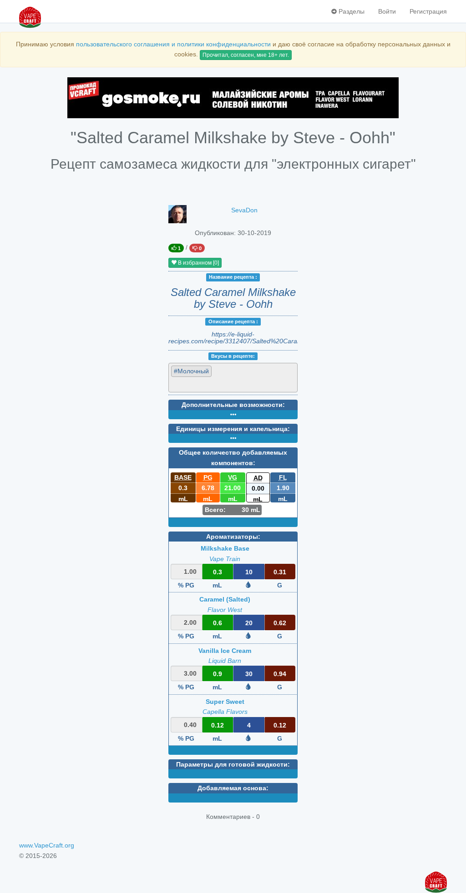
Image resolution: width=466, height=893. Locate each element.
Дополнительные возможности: (233, 404)
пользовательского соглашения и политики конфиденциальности (173, 44)
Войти (387, 11)
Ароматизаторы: (233, 536)
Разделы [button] (351, 11)
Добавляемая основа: (233, 788)
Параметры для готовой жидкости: (233, 764)
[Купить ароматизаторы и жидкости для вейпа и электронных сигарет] (233, 97)
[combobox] (233, 377)
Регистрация (428, 11)
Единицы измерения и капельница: (233, 428)
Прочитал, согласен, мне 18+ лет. (246, 55)
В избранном (198, 263)
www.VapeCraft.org (46, 845)
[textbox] (212, 384)
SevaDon (244, 210)
